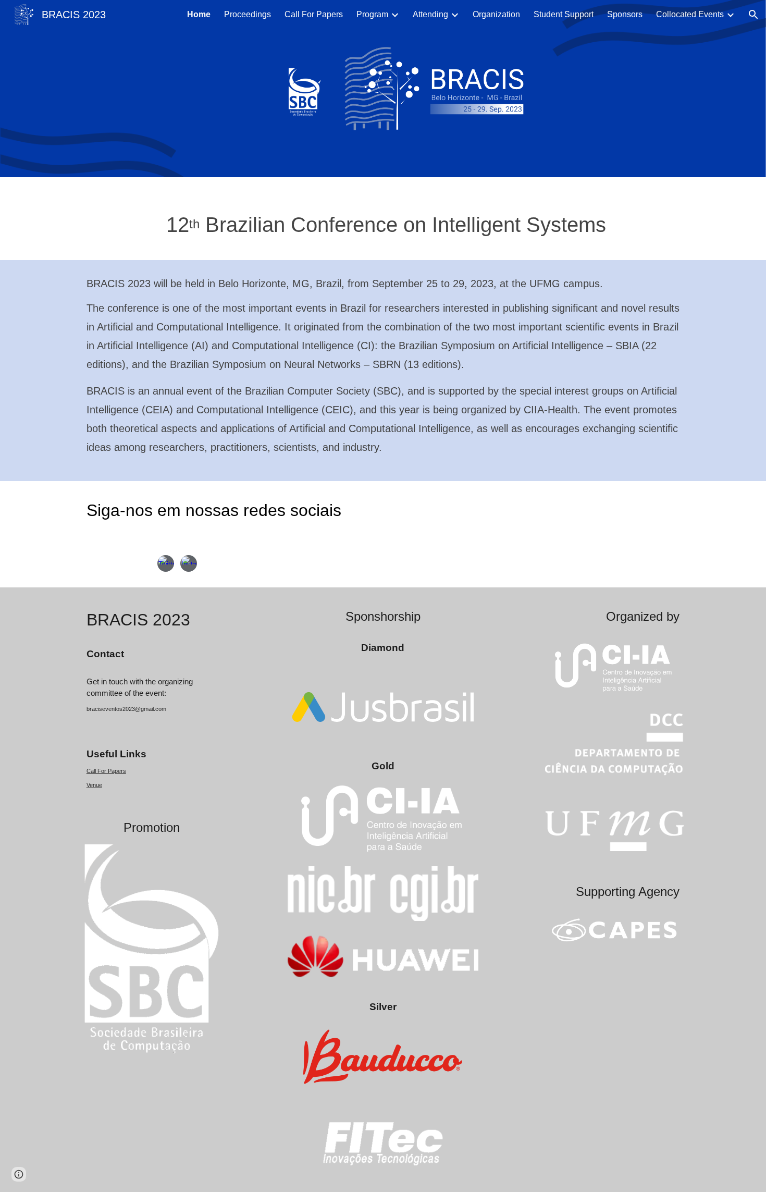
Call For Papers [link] (314, 14)
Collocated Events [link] (690, 14)
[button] (753, 14)
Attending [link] (430, 14)
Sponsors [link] (625, 14)
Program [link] (372, 14)
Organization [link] (496, 14)
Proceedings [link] (247, 14)
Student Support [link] (564, 14)
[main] (383, 219)
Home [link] (199, 14)
